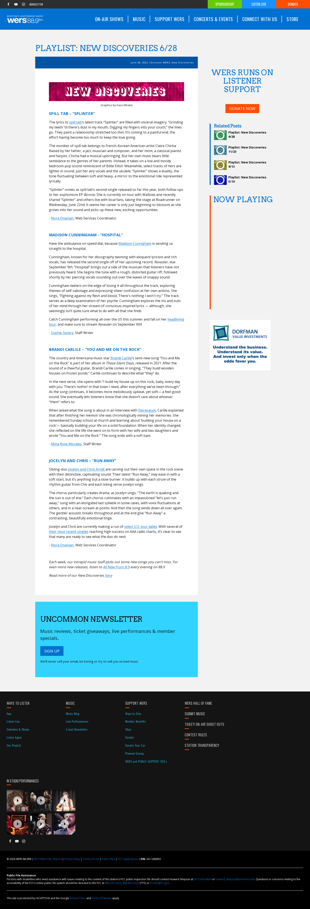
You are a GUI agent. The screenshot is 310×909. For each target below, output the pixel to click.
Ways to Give (133, 713)
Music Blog (72, 713)
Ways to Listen (18, 703)
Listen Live (259, 4)
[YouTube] (16, 4)
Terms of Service (102, 898)
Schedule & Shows (18, 729)
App (9, 713)
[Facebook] (8, 4)
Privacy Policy (72, 859)
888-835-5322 (131, 883)
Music (70, 703)
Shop (128, 729)
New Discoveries (183, 62)
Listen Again (14, 737)
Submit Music (195, 713)
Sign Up (51, 651)
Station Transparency (202, 745)
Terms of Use (91, 859)
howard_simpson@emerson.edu (235, 879)
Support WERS (136, 703)
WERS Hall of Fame (198, 703)
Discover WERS (160, 62)
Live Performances (77, 721)
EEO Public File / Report (48, 859)
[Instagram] (23, 4)
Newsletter (36, 4)
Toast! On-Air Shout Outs (204, 724)
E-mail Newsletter (77, 729)
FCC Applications (128, 859)
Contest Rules (196, 734)
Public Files (108, 859)
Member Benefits (135, 721)
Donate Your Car (135, 745)
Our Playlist (14, 745)
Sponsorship (224, 4)
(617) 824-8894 (203, 879)
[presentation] (17, 800)
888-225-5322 (113, 883)
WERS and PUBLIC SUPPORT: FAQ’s (146, 761)
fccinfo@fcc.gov (159, 883)
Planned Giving (134, 753)
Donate (293, 4)
